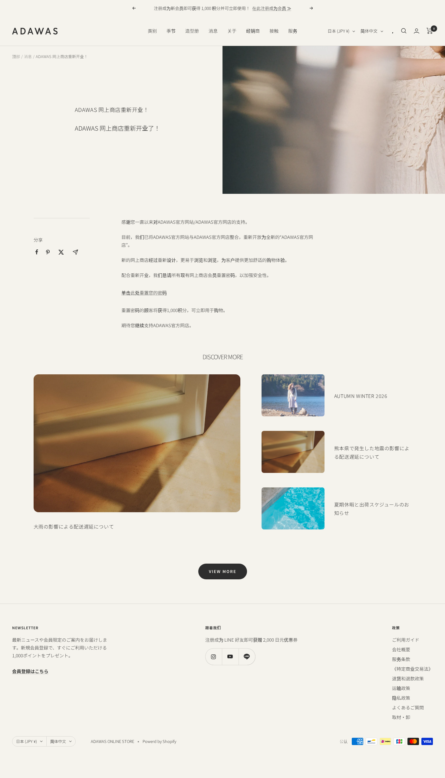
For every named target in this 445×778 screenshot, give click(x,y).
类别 (152, 31)
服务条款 (401, 659)
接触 (274, 31)
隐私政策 (401, 698)
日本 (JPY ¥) (338, 31)
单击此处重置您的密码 (144, 292)
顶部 (16, 56)
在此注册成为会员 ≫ (271, 8)
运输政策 (401, 688)
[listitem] (36, 252)
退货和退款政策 (408, 678)
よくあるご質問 (408, 707)
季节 (171, 31)
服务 (292, 31)
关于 (231, 31)
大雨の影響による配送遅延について (74, 526)
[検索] (404, 31)
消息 (213, 31)
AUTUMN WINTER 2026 (360, 395)
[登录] (416, 31)
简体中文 (369, 31)
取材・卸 (401, 717)
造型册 (192, 31)
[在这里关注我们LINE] (247, 656)
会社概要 (401, 649)
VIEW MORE (222, 571)
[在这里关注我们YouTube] (230, 656)
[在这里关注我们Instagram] (213, 656)
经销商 (253, 31)
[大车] (430, 31)
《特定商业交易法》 (412, 669)
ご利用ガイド (405, 639)
